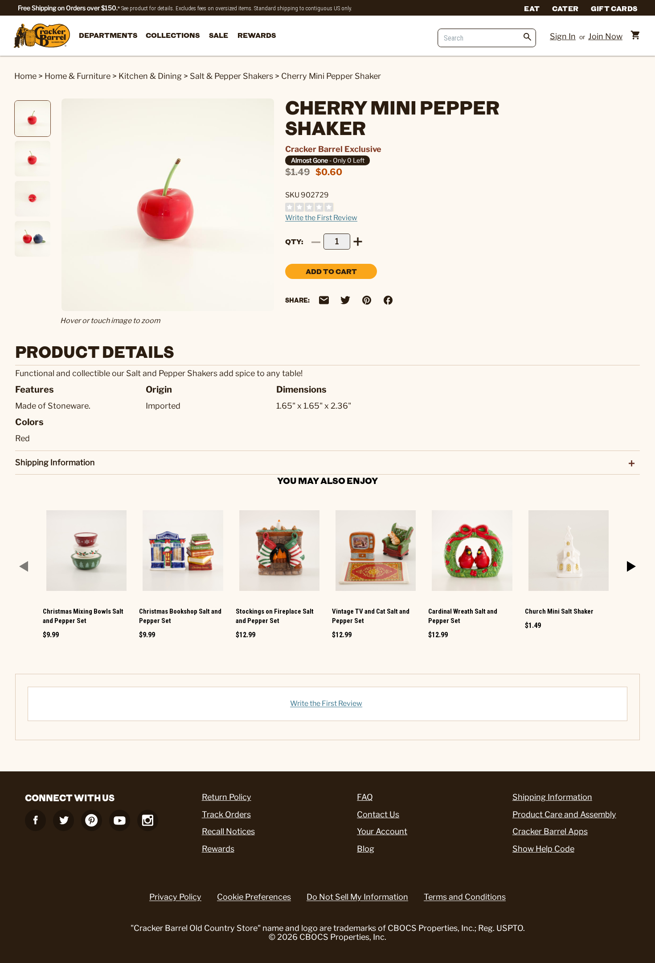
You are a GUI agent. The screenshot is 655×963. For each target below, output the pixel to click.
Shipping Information (552, 797)
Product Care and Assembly (564, 814)
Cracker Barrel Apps (550, 831)
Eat (532, 8)
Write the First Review (321, 217)
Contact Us (378, 814)
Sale (218, 35)
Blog (365, 848)
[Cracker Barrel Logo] (41, 36)
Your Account (382, 831)
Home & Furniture (78, 76)
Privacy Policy (175, 897)
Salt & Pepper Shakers (231, 76)
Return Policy (226, 797)
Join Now (605, 36)
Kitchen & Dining (150, 76)
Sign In (563, 36)
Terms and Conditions (465, 897)
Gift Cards (614, 8)
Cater (565, 8)
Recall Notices (228, 831)
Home (25, 76)
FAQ (365, 797)
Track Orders (226, 814)
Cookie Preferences (254, 897)
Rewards (256, 35)
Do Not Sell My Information (357, 897)
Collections (173, 35)
